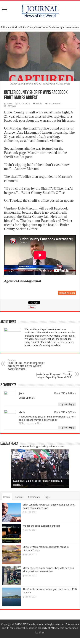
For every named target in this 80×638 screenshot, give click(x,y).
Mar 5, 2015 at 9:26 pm (65, 412)
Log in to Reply (67, 404)
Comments (34, 497)
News (9, 103)
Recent (6, 497)
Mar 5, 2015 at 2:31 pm (65, 393)
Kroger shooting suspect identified (41, 525)
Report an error (67, 293)
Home (6, 27)
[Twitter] (43, 632)
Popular (19, 497)
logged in (38, 446)
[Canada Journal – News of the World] (40, 10)
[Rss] (36, 632)
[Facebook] (40, 632)
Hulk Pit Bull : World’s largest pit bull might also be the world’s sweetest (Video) (26, 364)
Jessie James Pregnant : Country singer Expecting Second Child (54, 374)
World (15, 27)
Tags (46, 497)
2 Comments (55, 103)
